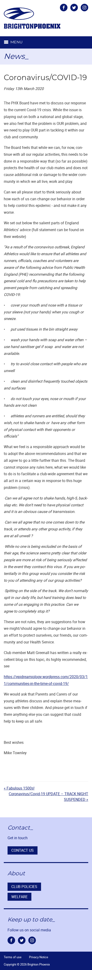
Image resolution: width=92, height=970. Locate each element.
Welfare (19, 896)
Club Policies (24, 886)
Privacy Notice (38, 957)
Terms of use (12, 957)
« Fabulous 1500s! (19, 788)
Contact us (22, 850)
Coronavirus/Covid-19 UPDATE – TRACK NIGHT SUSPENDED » (48, 796)
